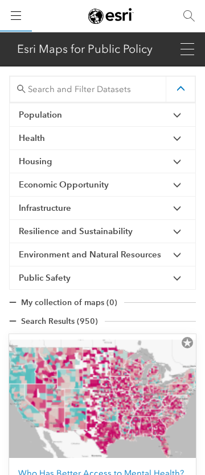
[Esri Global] (111, 15)
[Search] (189, 16)
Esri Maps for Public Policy (85, 49)
